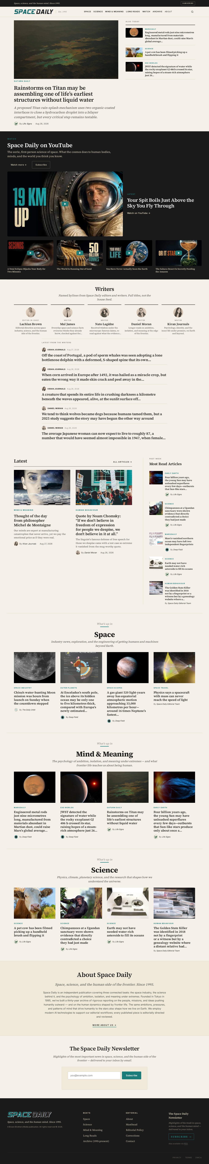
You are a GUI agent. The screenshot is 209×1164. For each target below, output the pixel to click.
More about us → (104, 1025)
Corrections (132, 1135)
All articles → (122, 462)
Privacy (177, 1158)
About (168, 11)
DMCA (199, 1158)
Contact (130, 1141)
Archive (157, 11)
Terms (188, 1158)
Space (87, 11)
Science (98, 11)
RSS (186, 1143)
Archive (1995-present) (96, 1141)
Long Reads (133, 11)
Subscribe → (181, 1136)
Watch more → (18, 164)
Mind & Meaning (114, 11)
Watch (146, 11)
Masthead (131, 1124)
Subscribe (188, 3)
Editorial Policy (135, 1130)
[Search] (192, 12)
